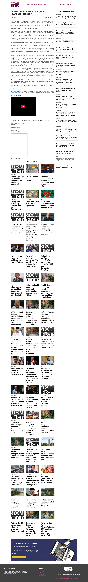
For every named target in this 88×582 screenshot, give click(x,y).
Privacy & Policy (42, 577)
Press (42, 571)
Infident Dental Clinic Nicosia (17, 128)
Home (28, 4)
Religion (68, 576)
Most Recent (34, 4)
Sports (63, 574)
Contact (45, 4)
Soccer (72, 576)
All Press (40, 4)
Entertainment (68, 574)
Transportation (75, 574)
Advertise (42, 572)
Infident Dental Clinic (34, 21)
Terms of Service (42, 575)
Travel (64, 576)
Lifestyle (59, 574)
